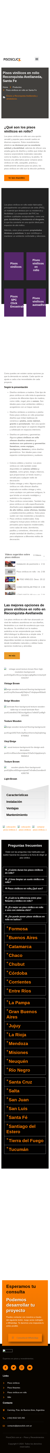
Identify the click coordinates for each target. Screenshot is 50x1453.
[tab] (25, 564)
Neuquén (18, 1061)
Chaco (15, 955)
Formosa (18, 928)
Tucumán (18, 1149)
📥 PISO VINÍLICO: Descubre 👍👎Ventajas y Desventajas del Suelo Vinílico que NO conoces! (28, 579)
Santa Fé (18, 1117)
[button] (37, 59)
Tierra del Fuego (26, 1140)
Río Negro (19, 1070)
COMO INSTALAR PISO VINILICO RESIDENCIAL (28, 587)
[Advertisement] (25, 26)
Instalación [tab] (14, 801)
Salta (14, 1090)
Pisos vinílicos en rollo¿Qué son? (25, 888)
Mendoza (18, 1043)
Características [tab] (17, 795)
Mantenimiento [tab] (17, 815)
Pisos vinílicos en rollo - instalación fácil (28, 572)
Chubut (17, 964)
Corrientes (20, 981)
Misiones (18, 1052)
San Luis (18, 1108)
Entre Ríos (20, 990)
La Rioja (17, 1034)
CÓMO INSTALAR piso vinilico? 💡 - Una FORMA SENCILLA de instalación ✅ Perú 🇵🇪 (28, 595)
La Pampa (19, 1002)
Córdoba (18, 973)
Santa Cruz (20, 1082)
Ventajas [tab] (12, 808)
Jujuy (15, 1025)
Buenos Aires (23, 937)
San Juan (19, 1099)
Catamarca (20, 946)
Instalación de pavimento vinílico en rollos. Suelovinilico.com (28, 564)
